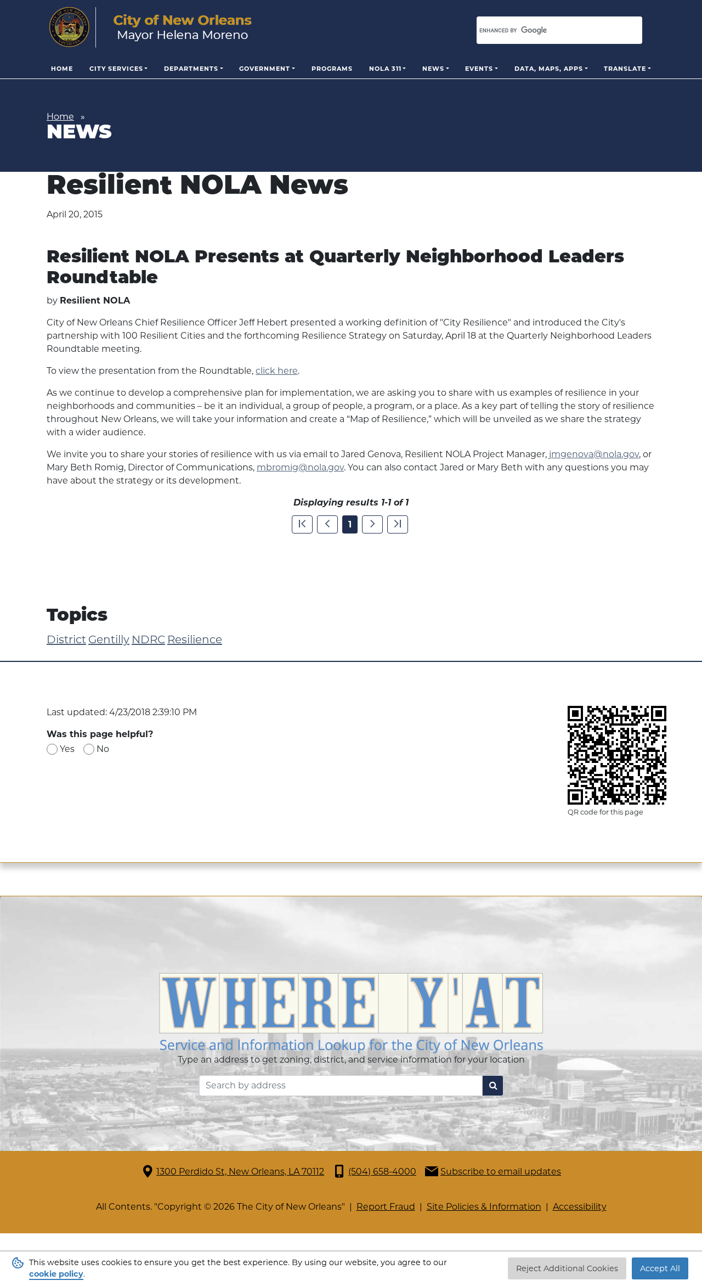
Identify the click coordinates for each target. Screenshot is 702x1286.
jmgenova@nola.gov (594, 454)
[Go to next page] (372, 524)
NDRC (148, 639)
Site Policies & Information (484, 1206)
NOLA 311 (385, 68)
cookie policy (56, 1274)
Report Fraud (385, 1206)
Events (479, 68)
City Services (116, 68)
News (433, 68)
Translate (625, 68)
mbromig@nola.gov (300, 467)
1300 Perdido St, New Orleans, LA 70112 (240, 1171)
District (66, 639)
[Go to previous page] (327, 524)
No (103, 749)
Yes (67, 749)
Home (62, 68)
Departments (191, 68)
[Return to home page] (150, 27)
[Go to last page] (397, 524)
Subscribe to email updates (500, 1171)
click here (277, 371)
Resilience (194, 639)
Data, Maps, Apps (548, 68)
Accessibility (580, 1206)
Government (264, 68)
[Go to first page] (302, 524)
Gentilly (108, 639)
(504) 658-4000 (382, 1171)
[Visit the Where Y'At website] (351, 1012)
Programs (332, 68)
